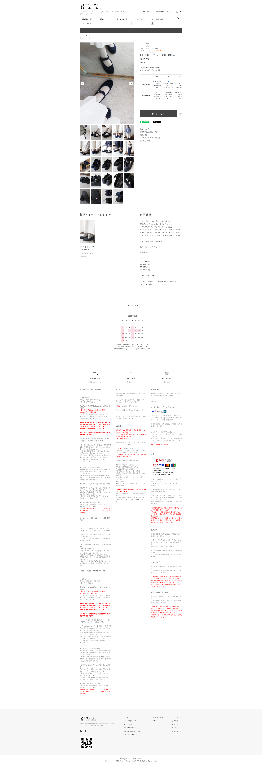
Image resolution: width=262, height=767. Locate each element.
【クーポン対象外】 (154, 50)
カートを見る (176, 728)
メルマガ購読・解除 (156, 19)
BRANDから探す (87, 19)
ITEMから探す (104, 19)
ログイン (170, 11)
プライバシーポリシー (131, 735)
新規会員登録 (160, 11)
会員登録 (175, 721)
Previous (82, 83)
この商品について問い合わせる (150, 138)
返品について (144, 129)
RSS (151, 721)
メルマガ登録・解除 (156, 717)
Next (131, 83)
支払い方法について (130, 728)
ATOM (156, 721)
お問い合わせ (176, 731)
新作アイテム (149, 46)
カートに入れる (161, 114)
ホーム (82, 38)
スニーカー (155, 48)
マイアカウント (147, 11)
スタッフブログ (139, 19)
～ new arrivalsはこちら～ (131, 30)
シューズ (148, 48)
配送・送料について (130, 721)
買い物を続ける (145, 141)
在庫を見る (143, 135)
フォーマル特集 (150, 52)
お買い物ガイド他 (121, 19)
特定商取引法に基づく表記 (148, 132)
